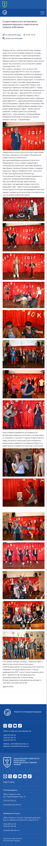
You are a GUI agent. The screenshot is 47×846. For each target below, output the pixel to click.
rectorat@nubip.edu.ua (12, 804)
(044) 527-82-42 (9, 800)
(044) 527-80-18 (9, 737)
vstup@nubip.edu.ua (11, 830)
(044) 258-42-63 (9, 824)
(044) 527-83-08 (9, 826)
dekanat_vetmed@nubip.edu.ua (15, 744)
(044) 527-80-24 (9, 735)
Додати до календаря (14, 38)
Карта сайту (9, 782)
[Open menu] (42, 12)
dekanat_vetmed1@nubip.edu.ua (16, 746)
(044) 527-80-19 (9, 740)
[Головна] (4, 4)
